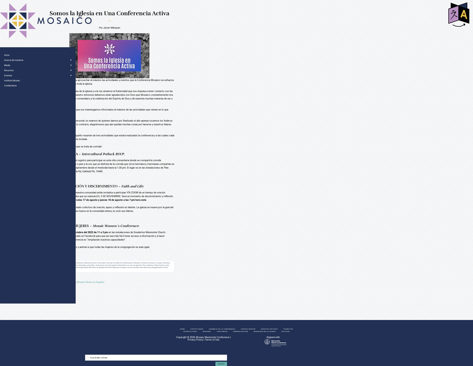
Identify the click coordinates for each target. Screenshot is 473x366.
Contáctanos (10, 85)
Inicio (6, 55)
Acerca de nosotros (13, 60)
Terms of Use (212, 339)
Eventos (8, 75)
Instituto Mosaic (12, 80)
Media (7, 65)
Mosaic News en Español (90, 282)
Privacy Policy (195, 339)
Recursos (9, 70)
